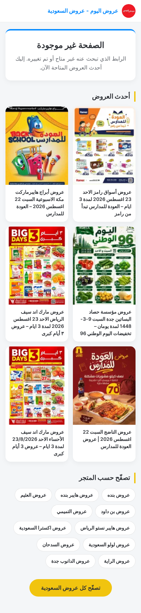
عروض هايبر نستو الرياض (105, 528)
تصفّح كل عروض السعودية (70, 587)
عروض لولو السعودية (109, 544)
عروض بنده (118, 495)
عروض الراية (117, 561)
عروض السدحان (58, 544)
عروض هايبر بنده (77, 495)
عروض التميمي (72, 511)
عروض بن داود (115, 511)
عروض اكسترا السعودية (42, 528)
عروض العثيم (33, 495)
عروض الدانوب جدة (70, 561)
